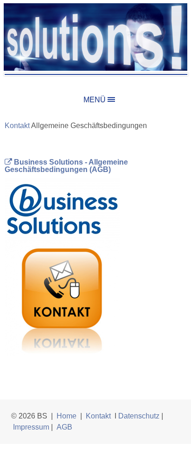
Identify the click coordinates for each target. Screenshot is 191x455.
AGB (64, 427)
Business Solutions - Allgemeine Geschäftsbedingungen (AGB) (66, 165)
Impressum (31, 427)
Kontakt (98, 416)
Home (66, 416)
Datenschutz (138, 416)
